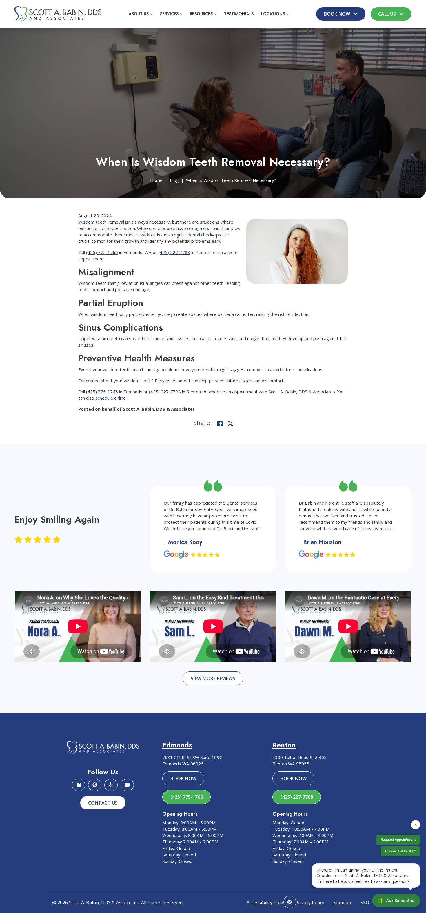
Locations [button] (273, 14)
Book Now (183, 778)
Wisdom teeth (92, 222)
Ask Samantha (396, 901)
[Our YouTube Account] (127, 785)
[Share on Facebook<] (220, 423)
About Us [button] (139, 14)
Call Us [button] (387, 14)
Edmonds (177, 745)
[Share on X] (230, 423)
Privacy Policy (309, 902)
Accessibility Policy (266, 902)
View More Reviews (213, 678)
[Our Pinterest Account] (94, 785)
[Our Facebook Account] (78, 785)
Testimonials (239, 14)
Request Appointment (398, 839)
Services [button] (169, 14)
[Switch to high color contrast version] (289, 902)
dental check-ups (204, 235)
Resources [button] (201, 14)
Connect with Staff (400, 851)
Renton (284, 745)
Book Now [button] (337, 14)
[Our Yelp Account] (111, 785)
